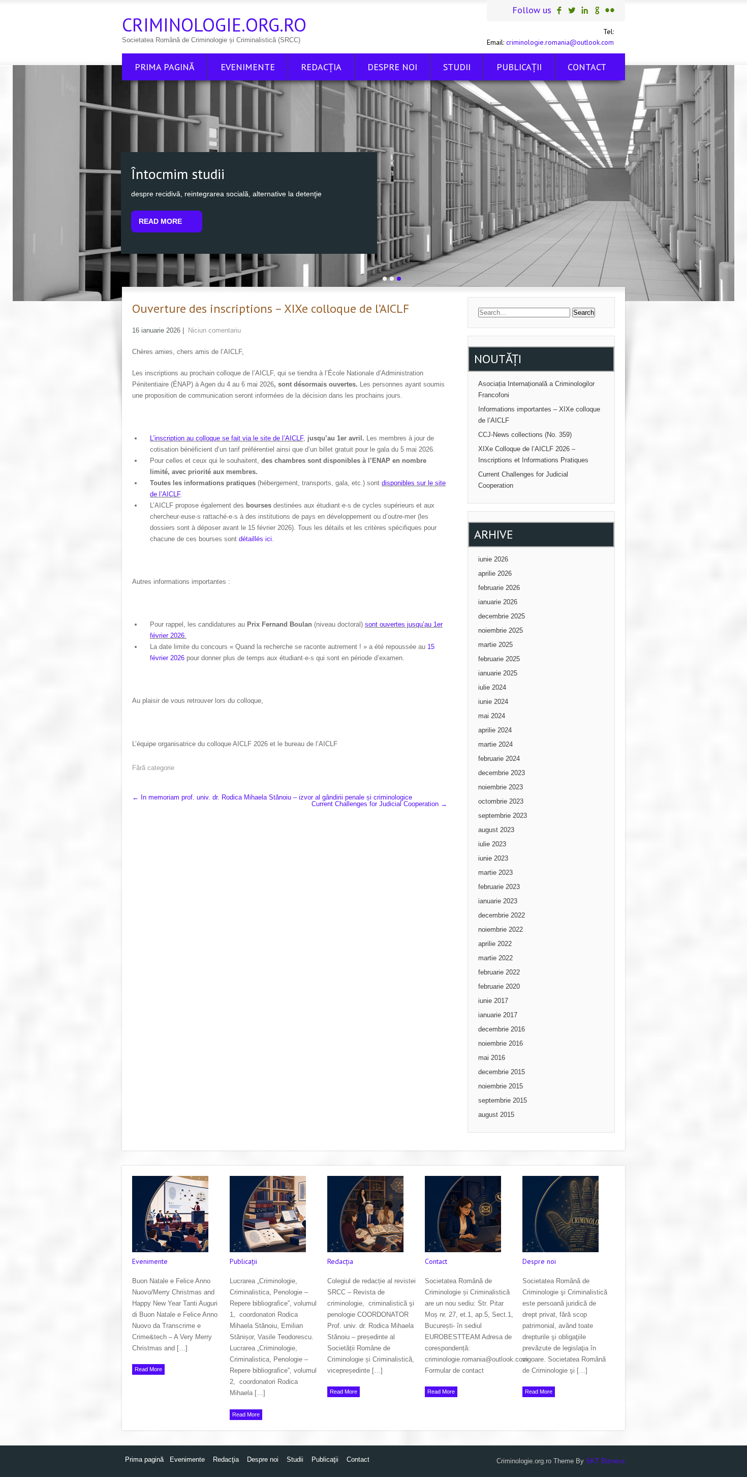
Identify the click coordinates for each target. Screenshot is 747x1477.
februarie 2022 (499, 972)
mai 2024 (491, 716)
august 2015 (496, 1114)
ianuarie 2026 (497, 602)
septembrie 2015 (502, 1100)
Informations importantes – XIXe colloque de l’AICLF (539, 414)
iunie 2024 (493, 701)
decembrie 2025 (501, 616)
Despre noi (392, 67)
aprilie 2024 (495, 730)
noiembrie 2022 (500, 929)
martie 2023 (495, 872)
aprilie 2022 (495, 944)
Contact (587, 67)
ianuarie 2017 (497, 1015)
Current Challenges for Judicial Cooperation (379, 804)
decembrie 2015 (501, 1072)
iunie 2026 (493, 559)
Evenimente (248, 67)
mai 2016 (491, 1057)
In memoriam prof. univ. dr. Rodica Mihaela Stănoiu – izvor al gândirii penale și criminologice (272, 797)
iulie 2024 (492, 687)
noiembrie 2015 (500, 1086)
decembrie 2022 (501, 915)
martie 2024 (495, 744)
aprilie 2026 (495, 573)
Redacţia (321, 67)
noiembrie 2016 (500, 1043)
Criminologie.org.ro (214, 25)
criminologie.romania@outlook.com (560, 42)
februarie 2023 (499, 887)
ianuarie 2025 (497, 673)
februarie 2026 (499, 588)
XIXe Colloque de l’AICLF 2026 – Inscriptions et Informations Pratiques (533, 454)
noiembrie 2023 (500, 787)
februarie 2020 (499, 986)
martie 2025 (495, 644)
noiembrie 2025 (500, 630)
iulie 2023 (492, 844)
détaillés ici (255, 539)
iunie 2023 (493, 858)
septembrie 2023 (502, 815)
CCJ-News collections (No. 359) (525, 434)
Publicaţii (519, 67)
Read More (160, 221)
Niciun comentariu (214, 330)
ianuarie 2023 (497, 901)
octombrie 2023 (500, 801)
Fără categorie (153, 768)
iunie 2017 (493, 1001)
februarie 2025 (499, 659)
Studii (457, 67)
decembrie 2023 (501, 773)
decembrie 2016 (501, 1029)
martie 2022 (495, 958)
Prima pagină (165, 67)
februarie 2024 (499, 758)
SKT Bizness (605, 1461)
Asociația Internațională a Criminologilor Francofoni (536, 389)
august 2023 (496, 830)
